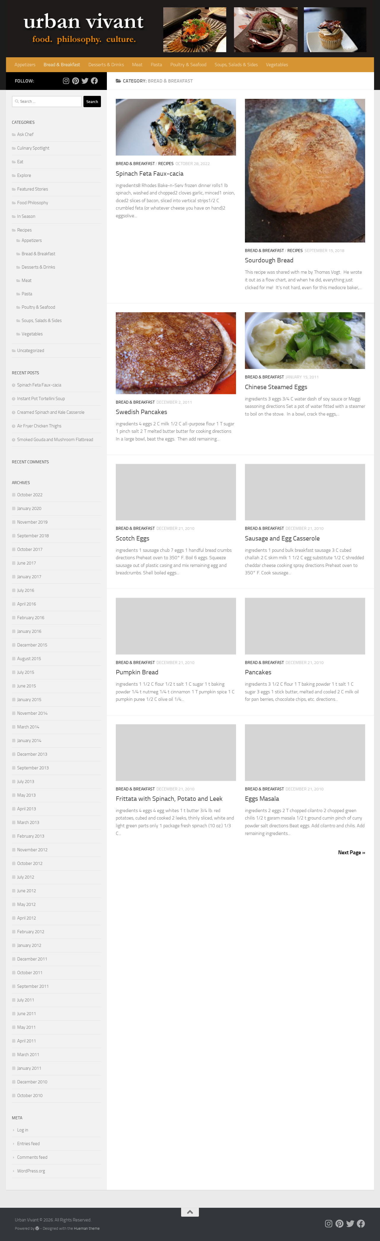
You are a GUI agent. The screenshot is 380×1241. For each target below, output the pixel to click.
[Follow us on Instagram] (65, 80)
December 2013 (32, 754)
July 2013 (25, 781)
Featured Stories (32, 189)
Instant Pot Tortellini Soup (41, 398)
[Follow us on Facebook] (94, 80)
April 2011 (26, 1041)
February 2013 (30, 836)
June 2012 (26, 890)
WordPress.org (31, 1171)
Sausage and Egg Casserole (282, 538)
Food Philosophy (32, 202)
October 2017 (29, 549)
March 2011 (28, 1054)
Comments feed (32, 1157)
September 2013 (33, 768)
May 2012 (26, 904)
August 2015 (29, 658)
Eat (20, 161)
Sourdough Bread (269, 260)
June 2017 (26, 563)
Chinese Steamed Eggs (276, 387)
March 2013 (28, 822)
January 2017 (29, 576)
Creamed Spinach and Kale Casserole (51, 412)
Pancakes (258, 672)
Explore (24, 175)
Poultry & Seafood (188, 64)
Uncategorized (30, 350)
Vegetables (277, 64)
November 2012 (32, 849)
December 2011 (32, 959)
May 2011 (26, 1027)
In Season (26, 216)
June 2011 (26, 1013)
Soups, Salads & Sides (236, 64)
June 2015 (26, 686)
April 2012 (26, 918)
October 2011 (29, 972)
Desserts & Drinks (106, 64)
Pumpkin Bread (137, 672)
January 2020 (29, 508)
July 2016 (25, 590)
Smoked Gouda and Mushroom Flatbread (55, 439)
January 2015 (29, 699)
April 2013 (26, 809)
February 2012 (30, 931)
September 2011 (33, 986)
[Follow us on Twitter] (84, 80)
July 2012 (25, 877)
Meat (137, 64)
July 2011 (25, 1000)
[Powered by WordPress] (37, 1228)
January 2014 (29, 740)
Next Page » (351, 852)
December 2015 (32, 645)
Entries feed (28, 1143)
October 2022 (29, 494)
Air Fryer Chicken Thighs (39, 426)
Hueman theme (87, 1228)
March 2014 (28, 727)
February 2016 (30, 617)
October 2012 (29, 863)
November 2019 (32, 522)
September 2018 (33, 535)
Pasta (156, 64)
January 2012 (29, 945)
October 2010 (29, 1095)
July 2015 (25, 672)
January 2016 (29, 631)
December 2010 (32, 1082)
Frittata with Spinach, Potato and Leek (169, 799)
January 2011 (29, 1068)
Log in (22, 1130)
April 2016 (26, 604)
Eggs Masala (262, 799)
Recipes (166, 163)
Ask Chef (25, 134)
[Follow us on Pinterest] (75, 80)
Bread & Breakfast (62, 64)
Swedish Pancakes (141, 412)
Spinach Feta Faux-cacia (149, 173)
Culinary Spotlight (33, 148)
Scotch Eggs (132, 538)
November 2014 (32, 713)
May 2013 (26, 795)
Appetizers (25, 64)
